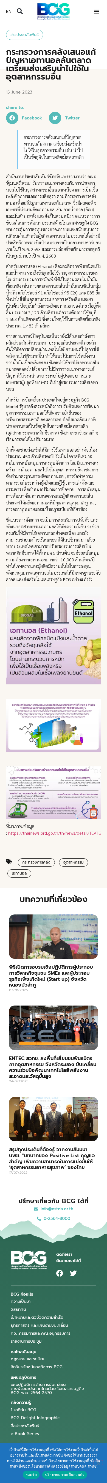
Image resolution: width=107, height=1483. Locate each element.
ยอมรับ (31, 1475)
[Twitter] (73, 1273)
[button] (19, 11)
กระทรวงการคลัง (36, 862)
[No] (98, 1462)
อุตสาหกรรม (73, 862)
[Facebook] (59, 1273)
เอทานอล (19, 873)
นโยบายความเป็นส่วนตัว (65, 1475)
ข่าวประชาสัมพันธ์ (24, 35)
